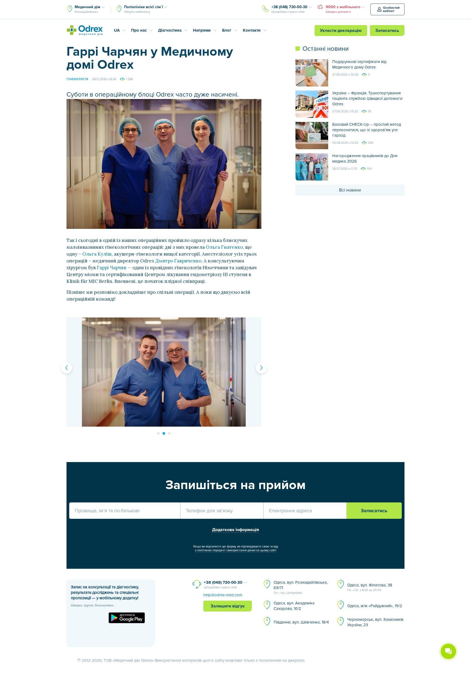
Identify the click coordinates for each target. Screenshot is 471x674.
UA (117, 30)
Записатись (387, 30)
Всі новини (350, 190)
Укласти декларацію (341, 30)
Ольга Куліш (97, 254)
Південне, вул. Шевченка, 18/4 (301, 622)
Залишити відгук (228, 606)
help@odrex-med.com (222, 594)
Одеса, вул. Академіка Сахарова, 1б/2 (294, 606)
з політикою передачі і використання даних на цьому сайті (235, 550)
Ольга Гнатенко (224, 247)
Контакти (252, 30)
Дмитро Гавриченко (178, 261)
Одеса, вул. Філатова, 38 (369, 587)
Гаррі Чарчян (111, 268)
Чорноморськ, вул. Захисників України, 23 (375, 622)
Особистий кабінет (391, 9)
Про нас (139, 30)
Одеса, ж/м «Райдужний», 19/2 (374, 605)
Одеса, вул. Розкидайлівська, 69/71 (301, 587)
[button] (66, 368)
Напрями (202, 30)
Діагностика (170, 30)
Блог (226, 30)
